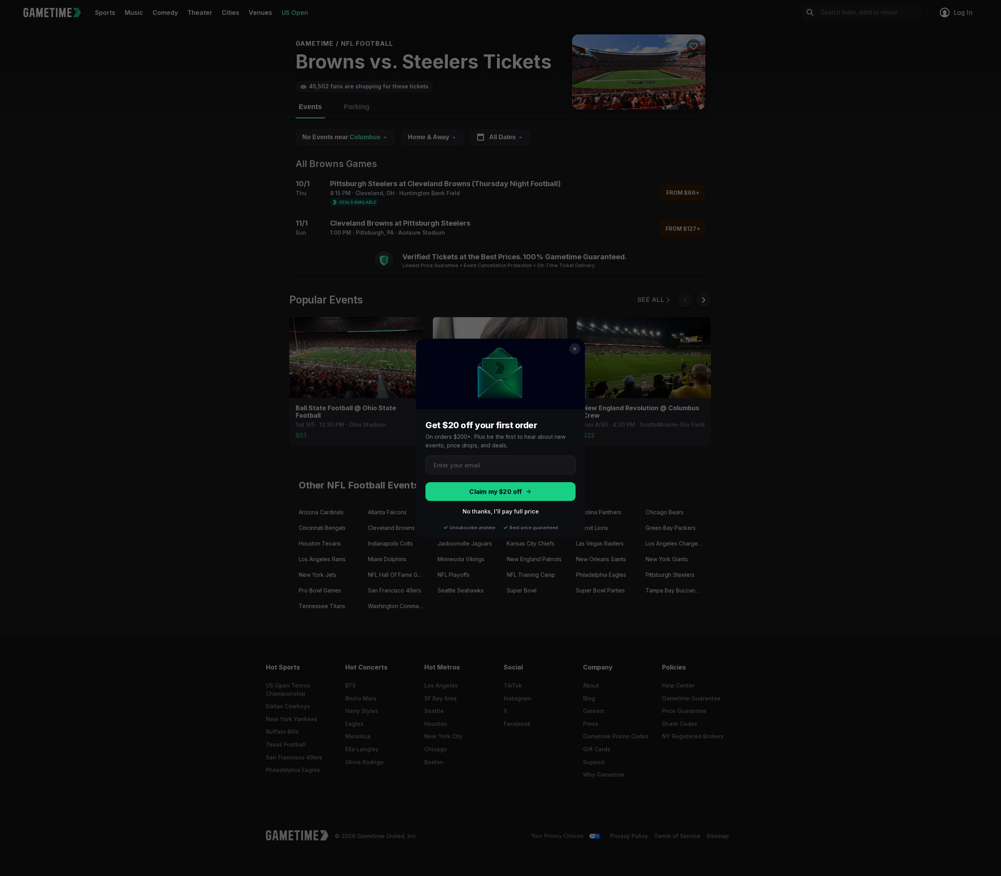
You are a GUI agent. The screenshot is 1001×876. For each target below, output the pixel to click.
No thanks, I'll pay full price (501, 511)
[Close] (574, 348)
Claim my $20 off (495, 491)
